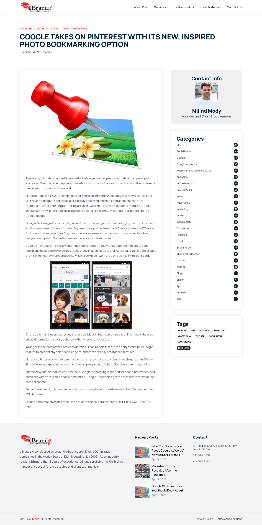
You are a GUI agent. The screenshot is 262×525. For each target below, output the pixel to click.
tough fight (102, 364)
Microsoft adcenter (188, 254)
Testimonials (183, 7)
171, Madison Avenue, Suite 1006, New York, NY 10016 (215, 447)
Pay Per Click (184, 189)
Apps (180, 286)
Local (180, 241)
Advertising (183, 202)
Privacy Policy (205, 519)
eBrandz (34, 519)
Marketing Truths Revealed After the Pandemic (164, 470)
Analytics (182, 177)
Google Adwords (187, 164)
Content (182, 260)
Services (160, 7)
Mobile (180, 215)
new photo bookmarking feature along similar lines (75, 211)
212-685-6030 (201, 460)
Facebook (182, 234)
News (180, 196)
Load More (183, 348)
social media (215, 336)
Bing (179, 273)
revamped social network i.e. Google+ (73, 377)
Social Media (184, 151)
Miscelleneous (185, 183)
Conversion (183, 228)
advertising (184, 336)
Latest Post (140, 7)
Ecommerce (184, 247)
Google (181, 157)
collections (39, 382)
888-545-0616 (201, 455)
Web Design (184, 222)
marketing (183, 209)
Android (181, 292)
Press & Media (209, 7)
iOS (179, 299)
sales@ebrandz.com (101, 402)
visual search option (67, 359)
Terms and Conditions (229, 519)
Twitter (181, 266)
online (180, 279)
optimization (185, 342)
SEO (179, 145)
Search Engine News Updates (194, 170)
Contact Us (234, 7)
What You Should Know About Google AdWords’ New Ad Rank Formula (168, 450)
